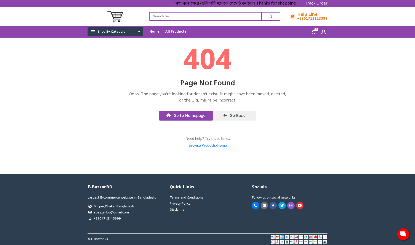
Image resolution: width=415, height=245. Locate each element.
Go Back (237, 115)
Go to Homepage (189, 115)
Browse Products (202, 145)
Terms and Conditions (186, 198)
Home (222, 145)
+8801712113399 (312, 18)
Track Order (316, 3)
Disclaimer (178, 210)
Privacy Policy (180, 204)
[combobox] (205, 16)
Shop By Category (111, 32)
